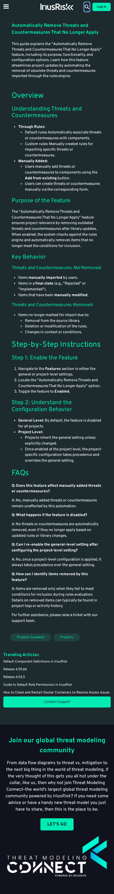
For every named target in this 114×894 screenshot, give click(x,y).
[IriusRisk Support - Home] (57, 7)
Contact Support (57, 702)
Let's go (57, 824)
